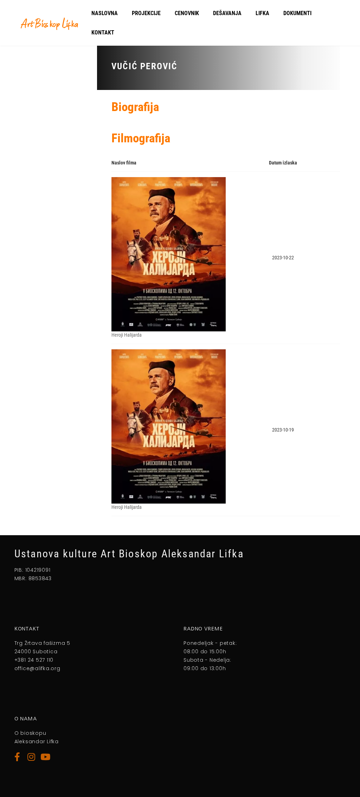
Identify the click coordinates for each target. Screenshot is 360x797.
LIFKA (262, 13)
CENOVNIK (187, 13)
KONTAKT (102, 32)
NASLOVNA (104, 13)
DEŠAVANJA (227, 13)
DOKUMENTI (297, 13)
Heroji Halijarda (126, 335)
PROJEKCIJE (146, 13)
